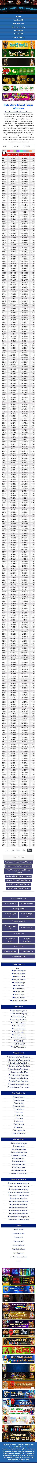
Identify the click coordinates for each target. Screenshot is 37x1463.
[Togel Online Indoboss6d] (18, 1280)
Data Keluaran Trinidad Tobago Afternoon (18, 862)
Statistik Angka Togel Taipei (19, 1081)
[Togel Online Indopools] (18, 1420)
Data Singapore (19, 1097)
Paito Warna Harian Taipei (19, 1207)
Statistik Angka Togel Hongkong (19, 1060)
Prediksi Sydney (19, 976)
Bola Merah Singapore (19, 1143)
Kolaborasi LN (27, 951)
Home (18, 16)
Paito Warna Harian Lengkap (19, 1220)
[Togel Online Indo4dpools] (18, 1359)
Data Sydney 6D (19, 1130)
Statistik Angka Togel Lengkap (19, 1087)
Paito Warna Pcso (19, 1026)
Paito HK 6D (18, 34)
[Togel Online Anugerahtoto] (18, 1394)
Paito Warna (18, 30)
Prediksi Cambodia (19, 980)
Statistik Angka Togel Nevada (19, 1084)
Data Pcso (19, 1112)
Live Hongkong (18, 1253)
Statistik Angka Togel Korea (19, 1075)
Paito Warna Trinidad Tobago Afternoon (18, 866)
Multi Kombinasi (27, 940)
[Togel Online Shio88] (18, 1429)
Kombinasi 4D (11, 951)
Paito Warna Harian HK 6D (19, 1213)
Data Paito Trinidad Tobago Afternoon (18, 876)
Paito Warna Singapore (19, 1011)
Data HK (8, 1451)
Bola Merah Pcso (19, 1158)
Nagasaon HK (18, 1237)
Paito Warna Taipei (19, 1035)
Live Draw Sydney (18, 27)
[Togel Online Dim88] (18, 53)
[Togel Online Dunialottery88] (18, 1385)
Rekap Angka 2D (19, 921)
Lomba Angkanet (18, 1245)
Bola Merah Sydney (19, 1149)
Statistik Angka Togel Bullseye (19, 1069)
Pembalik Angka (11, 940)
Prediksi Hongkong (19, 974)
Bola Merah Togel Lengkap (19, 1173)
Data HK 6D (19, 1127)
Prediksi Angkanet (18, 1233)
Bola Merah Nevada (19, 1170)
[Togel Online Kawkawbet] (18, 1298)
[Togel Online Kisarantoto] (18, 79)
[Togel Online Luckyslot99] (18, 1368)
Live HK (18, 968)
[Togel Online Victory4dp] (18, 1289)
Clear (29, 850)
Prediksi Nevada (19, 998)
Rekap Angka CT (11, 915)
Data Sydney (19, 1103)
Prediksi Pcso (19, 986)
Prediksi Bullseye (19, 983)
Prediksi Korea (19, 989)
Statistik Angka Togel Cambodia (19, 1066)
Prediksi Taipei (19, 995)
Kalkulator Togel (19, 956)
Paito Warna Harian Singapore (19, 1183)
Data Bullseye (19, 1109)
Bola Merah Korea (19, 1161)
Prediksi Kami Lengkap (19, 1001)
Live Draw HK (18, 20)
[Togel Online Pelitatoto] (18, 88)
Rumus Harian (27, 904)
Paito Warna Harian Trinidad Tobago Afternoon (18, 871)
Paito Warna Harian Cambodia (19, 1192)
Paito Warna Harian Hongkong (19, 1186)
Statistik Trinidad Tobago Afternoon (18, 884)
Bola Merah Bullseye (19, 1155)
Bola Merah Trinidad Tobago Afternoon (18, 880)
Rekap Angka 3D (27, 915)
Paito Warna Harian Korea (19, 1201)
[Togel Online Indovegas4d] (18, 1437)
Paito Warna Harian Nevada (19, 1210)
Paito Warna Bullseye (19, 1023)
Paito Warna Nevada (19, 1038)
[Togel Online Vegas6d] (18, 1307)
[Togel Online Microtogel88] (18, 1272)
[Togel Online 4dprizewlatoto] (18, 1341)
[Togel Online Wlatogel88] (18, 1333)
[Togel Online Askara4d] (18, 1315)
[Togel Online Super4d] (18, 62)
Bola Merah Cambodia (19, 1152)
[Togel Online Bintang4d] (18, 1324)
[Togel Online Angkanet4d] (18, 1411)
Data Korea (19, 1115)
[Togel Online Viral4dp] (18, 97)
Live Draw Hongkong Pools (18, 1257)
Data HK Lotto (18, 1457)
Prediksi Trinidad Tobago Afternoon (18, 888)
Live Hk (18, 1261)
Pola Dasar (19, 934)
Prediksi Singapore (19, 970)
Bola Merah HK (19, 1146)
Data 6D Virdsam (18, 1229)
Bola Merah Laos (19, 1164)
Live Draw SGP (18, 23)
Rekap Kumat (19, 909)
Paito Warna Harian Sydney (19, 1189)
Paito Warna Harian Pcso (19, 1198)
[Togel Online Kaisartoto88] (18, 1350)
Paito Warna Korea (19, 1029)
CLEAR (4, 151)
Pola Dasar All (27, 928)
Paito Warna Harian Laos (19, 1204)
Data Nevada (19, 1124)
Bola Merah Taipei (19, 1167)
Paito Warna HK (7, 1449)
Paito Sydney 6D (18, 37)
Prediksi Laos (19, 992)
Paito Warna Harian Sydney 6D (19, 1217)
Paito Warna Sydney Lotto (21, 1455)
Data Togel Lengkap (19, 1133)
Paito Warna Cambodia (19, 1020)
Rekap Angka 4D (11, 927)
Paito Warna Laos (19, 1032)
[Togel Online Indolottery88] (18, 1403)
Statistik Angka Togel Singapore (19, 1057)
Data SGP (15, 1451)
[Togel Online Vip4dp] (18, 1376)
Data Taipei (19, 1121)
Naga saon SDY (19, 1241)
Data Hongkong (19, 1100)
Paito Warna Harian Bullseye (19, 1195)
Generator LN (11, 904)
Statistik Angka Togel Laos (19, 1078)
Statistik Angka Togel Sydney (19, 1063)
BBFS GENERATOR (19, 899)
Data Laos (19, 1118)
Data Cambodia (19, 1106)
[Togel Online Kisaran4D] (18, 71)
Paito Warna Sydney (19, 1017)
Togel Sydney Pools (18, 1249)
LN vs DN (19, 946)
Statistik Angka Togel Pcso (19, 1072)
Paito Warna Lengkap (19, 1047)
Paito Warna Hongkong (19, 1014)
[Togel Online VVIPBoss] (18, 45)
